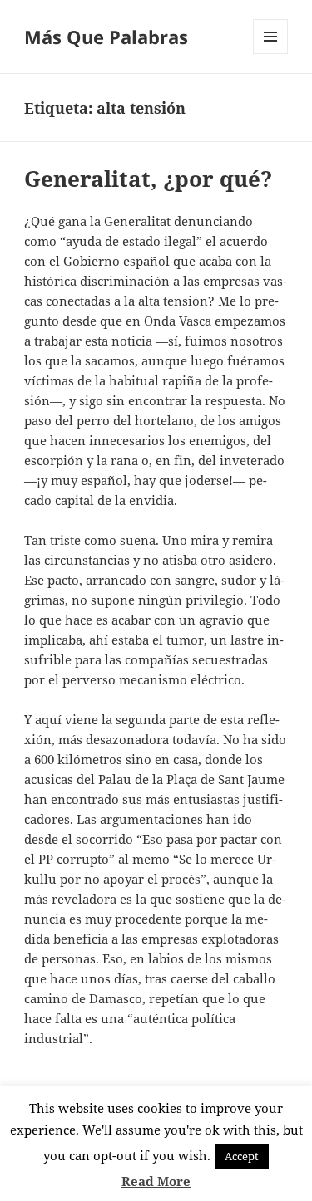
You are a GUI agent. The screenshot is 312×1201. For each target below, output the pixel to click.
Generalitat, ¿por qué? (148, 179)
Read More (156, 1181)
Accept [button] (242, 1156)
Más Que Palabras (106, 36)
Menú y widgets (271, 53)
